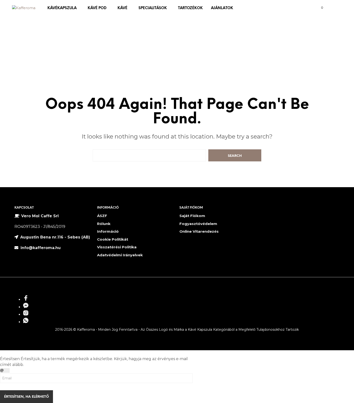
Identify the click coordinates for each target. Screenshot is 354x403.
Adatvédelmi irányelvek (120, 255)
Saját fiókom (192, 215)
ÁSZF (102, 215)
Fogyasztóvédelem (198, 223)
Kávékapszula (62, 8)
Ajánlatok (222, 8)
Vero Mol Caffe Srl (40, 216)
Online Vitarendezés (199, 231)
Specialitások (152, 8)
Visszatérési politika (117, 247)
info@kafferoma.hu (40, 247)
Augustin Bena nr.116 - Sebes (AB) (55, 237)
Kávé (122, 8)
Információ (108, 231)
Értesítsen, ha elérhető (26, 397)
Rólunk (104, 223)
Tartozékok (190, 8)
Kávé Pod (97, 8)
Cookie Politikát (112, 239)
